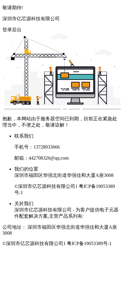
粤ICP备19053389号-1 (89, 243)
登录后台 (11, 29)
